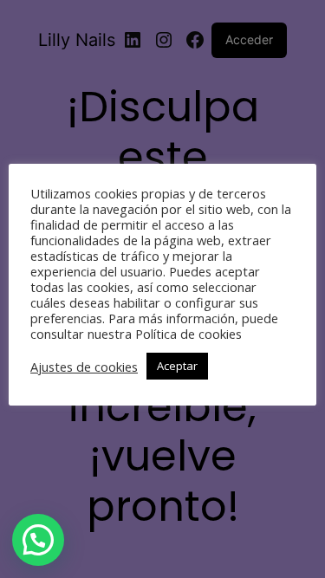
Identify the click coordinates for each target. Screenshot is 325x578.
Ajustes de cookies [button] (84, 366)
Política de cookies (188, 333)
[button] (38, 540)
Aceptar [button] (177, 365)
